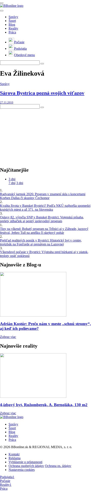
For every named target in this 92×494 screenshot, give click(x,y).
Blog (12, 24)
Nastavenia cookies (22, 469)
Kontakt (14, 454)
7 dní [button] (12, 183)
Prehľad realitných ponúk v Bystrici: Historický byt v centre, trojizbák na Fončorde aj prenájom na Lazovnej (41, 242)
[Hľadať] (1, 10)
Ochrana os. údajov (58, 466)
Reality (13, 28)
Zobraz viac (8, 337)
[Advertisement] (32, 135)
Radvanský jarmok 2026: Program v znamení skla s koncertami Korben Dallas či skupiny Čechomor (42, 196)
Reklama (15, 458)
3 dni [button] (12, 179)
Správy (13, 17)
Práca (12, 32)
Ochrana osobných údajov (26, 466)
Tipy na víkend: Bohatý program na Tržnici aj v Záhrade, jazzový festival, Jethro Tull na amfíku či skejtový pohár (44, 230)
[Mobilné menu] (1, 3)
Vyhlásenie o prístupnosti (25, 462)
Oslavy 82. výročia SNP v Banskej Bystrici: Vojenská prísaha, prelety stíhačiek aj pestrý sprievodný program (42, 219)
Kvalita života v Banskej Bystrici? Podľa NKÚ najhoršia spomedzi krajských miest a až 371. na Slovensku (45, 207)
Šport (12, 21)
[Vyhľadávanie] (42, 63)
